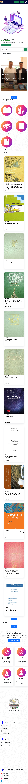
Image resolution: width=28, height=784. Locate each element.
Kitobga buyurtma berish (4, 45)
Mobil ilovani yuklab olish (16, 45)
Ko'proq (14, 97)
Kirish (22, 2)
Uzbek (17, 1)
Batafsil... (4, 89)
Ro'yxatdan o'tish (14, 641)
